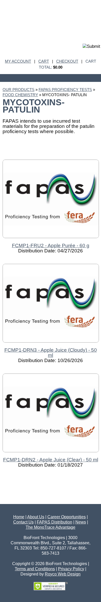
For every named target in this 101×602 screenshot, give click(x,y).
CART (43, 61)
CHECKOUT (67, 61)
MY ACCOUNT (18, 61)
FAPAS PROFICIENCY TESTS (65, 89)
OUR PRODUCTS (18, 89)
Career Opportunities (66, 517)
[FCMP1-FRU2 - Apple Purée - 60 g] (51, 240)
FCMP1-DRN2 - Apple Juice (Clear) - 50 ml (50, 459)
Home (18, 517)
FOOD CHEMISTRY (20, 95)
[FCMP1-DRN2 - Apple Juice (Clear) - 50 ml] (51, 454)
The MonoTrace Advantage (50, 527)
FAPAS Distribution (54, 522)
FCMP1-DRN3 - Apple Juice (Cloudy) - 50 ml (50, 352)
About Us (35, 517)
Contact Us (23, 522)
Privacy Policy (71, 569)
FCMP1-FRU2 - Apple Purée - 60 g (50, 245)
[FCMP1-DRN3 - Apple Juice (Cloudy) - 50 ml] (51, 345)
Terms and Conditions (35, 569)
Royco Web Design (63, 574)
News (80, 522)
